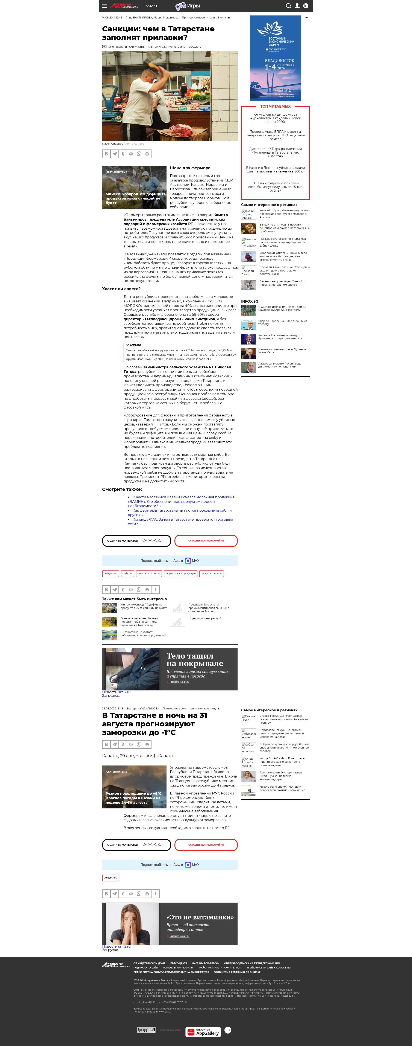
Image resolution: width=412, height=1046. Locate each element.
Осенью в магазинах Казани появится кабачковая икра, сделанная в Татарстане (139, 622)
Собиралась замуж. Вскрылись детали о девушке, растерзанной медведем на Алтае (282, 733)
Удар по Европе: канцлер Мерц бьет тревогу (282, 323)
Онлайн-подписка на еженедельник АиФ (252, 963)
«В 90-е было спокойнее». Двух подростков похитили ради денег (282, 788)
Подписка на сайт (145, 967)
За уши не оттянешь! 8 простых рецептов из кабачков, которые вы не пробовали (285, 228)
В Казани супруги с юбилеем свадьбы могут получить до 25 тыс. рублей (275, 186)
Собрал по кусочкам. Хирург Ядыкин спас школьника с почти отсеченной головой (284, 748)
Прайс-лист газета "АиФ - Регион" (220, 967)
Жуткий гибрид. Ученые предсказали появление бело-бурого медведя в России (285, 214)
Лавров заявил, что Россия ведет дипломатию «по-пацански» (280, 365)
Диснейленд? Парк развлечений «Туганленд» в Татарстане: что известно (275, 152)
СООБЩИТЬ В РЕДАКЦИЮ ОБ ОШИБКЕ (237, 972)
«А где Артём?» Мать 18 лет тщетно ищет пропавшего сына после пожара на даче (283, 762)
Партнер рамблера (170, 1030)
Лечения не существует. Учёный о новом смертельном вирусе (282, 283)
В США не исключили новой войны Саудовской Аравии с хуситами (282, 308)
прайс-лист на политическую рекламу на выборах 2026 (171, 972)
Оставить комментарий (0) (206, 540)
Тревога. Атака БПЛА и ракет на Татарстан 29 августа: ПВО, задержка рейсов (275, 135)
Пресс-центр (178, 963)
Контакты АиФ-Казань (178, 967)
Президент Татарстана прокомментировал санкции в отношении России (208, 608)
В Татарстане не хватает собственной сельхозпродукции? (143, 633)
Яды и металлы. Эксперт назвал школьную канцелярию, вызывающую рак (281, 776)
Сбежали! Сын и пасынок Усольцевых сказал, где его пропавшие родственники (285, 270)
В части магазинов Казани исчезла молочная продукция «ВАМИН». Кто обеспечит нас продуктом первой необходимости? (181, 501)
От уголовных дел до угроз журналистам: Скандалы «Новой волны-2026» (275, 118)
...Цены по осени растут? (204, 618)
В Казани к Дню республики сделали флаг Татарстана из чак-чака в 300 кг (275, 169)
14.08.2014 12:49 (112, 17)
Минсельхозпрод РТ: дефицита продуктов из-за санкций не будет (144, 606)
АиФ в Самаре (134, 143)
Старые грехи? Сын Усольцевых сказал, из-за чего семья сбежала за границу (284, 719)
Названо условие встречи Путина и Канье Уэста (282, 351)
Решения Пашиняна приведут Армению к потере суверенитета (280, 337)
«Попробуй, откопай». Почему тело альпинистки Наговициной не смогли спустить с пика (283, 256)
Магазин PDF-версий (205, 963)
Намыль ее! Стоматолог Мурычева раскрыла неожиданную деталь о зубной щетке (283, 242)
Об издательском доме (149, 963)
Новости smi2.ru (116, 692)
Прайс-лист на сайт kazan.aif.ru (269, 967)
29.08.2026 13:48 (112, 708)
